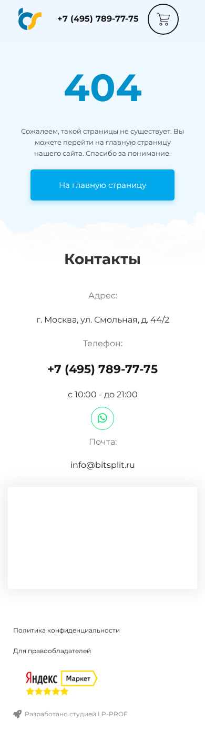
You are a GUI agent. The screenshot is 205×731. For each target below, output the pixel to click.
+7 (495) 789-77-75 (98, 19)
